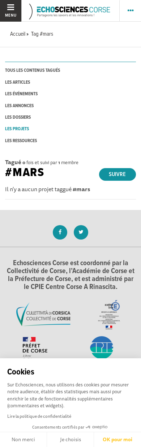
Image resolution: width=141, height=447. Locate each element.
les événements (21, 94)
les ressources (21, 141)
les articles (17, 82)
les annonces (19, 106)
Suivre (117, 174)
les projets (17, 129)
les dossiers (18, 117)
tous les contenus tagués (32, 70)
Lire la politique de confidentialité (39, 416)
